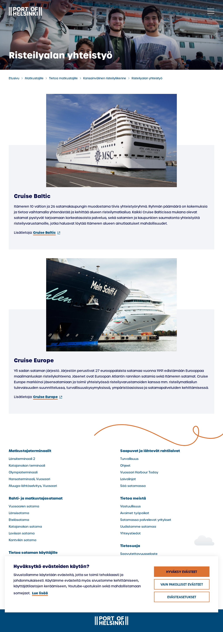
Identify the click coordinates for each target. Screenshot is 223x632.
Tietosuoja (130, 545)
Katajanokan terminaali (27, 466)
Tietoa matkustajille (63, 78)
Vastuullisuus (130, 506)
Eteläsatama (19, 520)
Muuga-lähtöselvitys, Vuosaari (33, 486)
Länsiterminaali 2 (22, 459)
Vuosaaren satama (24, 506)
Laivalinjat (128, 479)
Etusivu (14, 78)
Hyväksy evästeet (181, 572)
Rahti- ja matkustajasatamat (36, 498)
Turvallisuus (129, 459)
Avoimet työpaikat (134, 513)
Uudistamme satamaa (138, 527)
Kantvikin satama (22, 540)
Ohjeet (125, 466)
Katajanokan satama (25, 527)
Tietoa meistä (133, 498)
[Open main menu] (210, 11)
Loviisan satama (22, 533)
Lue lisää (40, 593)
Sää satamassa (133, 486)
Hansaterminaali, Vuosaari (29, 479)
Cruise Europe (48, 397)
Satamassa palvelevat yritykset (145, 520)
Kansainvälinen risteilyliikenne (104, 78)
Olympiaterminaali (23, 472)
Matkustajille (34, 78)
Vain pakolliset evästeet (181, 584)
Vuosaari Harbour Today (139, 472)
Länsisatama (19, 513)
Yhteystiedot (130, 533)
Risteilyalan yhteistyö (147, 78)
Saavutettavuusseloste (138, 554)
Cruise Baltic (47, 232)
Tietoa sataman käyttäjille (33, 552)
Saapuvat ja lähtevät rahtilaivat (150, 450)
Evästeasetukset (181, 597)
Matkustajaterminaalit (30, 450)
